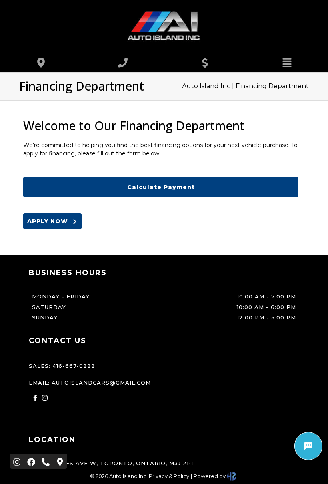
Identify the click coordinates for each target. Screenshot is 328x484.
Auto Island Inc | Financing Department (245, 86)
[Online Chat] (308, 446)
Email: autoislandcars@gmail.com (90, 382)
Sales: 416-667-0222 (62, 366)
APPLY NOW (49, 221)
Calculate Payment (161, 187)
